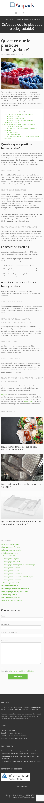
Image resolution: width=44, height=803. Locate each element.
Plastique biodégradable (14, 118)
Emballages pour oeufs (11, 571)
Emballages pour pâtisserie (12, 574)
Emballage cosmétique (9, 586)
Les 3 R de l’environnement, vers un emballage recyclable (21, 761)
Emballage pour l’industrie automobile (15, 589)
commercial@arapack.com (24, 797)
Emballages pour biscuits (11, 568)
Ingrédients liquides (12, 135)
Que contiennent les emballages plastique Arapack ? (19, 754)
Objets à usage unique (13, 126)
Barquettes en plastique (10, 544)
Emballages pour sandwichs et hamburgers (18, 577)
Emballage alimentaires (9, 553)
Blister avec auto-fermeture (11, 547)
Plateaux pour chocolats (11, 583)
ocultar (22, 111)
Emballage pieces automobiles (11, 733)
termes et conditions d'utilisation (22, 671)
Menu (16, 13)
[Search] (23, 12)
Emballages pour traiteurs (12, 580)
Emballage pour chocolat (11, 562)
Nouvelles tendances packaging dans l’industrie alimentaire (19, 448)
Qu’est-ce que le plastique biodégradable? (17, 114)
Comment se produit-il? (11, 122)
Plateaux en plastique (9, 595)
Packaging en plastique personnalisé (14, 592)
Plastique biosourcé (13, 116)
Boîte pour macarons (10, 556)
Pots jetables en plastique (10, 598)
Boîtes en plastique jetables (11, 550)
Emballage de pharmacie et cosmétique (14, 736)
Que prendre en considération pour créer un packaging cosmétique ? (21, 523)
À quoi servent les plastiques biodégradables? (18, 124)
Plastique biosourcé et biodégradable (19, 120)
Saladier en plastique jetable (11, 601)
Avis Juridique (22, 786)
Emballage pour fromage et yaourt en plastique (19, 565)
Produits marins (11, 132)
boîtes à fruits (28, 401)
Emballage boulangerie (11, 559)
